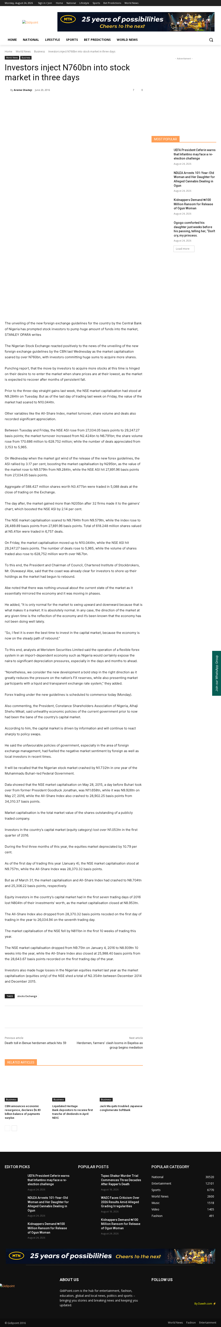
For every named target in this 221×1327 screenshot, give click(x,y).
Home (8, 51)
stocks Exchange (27, 996)
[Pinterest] (55, 101)
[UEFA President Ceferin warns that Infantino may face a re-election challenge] (161, 155)
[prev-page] (7, 1128)
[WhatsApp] (65, 101)
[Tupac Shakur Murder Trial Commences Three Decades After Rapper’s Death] (88, 1180)
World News (23, 51)
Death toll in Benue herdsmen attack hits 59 (35, 1043)
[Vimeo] (207, 3)
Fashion (191, 1322)
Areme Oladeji (23, 90)
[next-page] (14, 1128)
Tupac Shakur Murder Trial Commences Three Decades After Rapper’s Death (121, 1180)
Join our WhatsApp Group (216, 673)
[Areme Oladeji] (7, 90)
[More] (95, 101)
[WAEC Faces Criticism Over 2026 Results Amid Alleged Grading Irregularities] (88, 1202)
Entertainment (207, 1322)
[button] (211, 40)
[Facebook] (189, 3)
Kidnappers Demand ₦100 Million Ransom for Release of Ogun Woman (193, 204)
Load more (182, 249)
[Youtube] (213, 3)
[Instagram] (195, 3)
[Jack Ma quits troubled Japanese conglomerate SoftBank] (121, 1086)
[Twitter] (201, 3)
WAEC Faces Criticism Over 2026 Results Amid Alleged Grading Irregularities (120, 1202)
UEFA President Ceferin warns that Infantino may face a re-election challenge (195, 154)
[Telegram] (85, 101)
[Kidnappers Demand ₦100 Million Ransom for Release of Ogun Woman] (161, 204)
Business (39, 51)
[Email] (75, 101)
